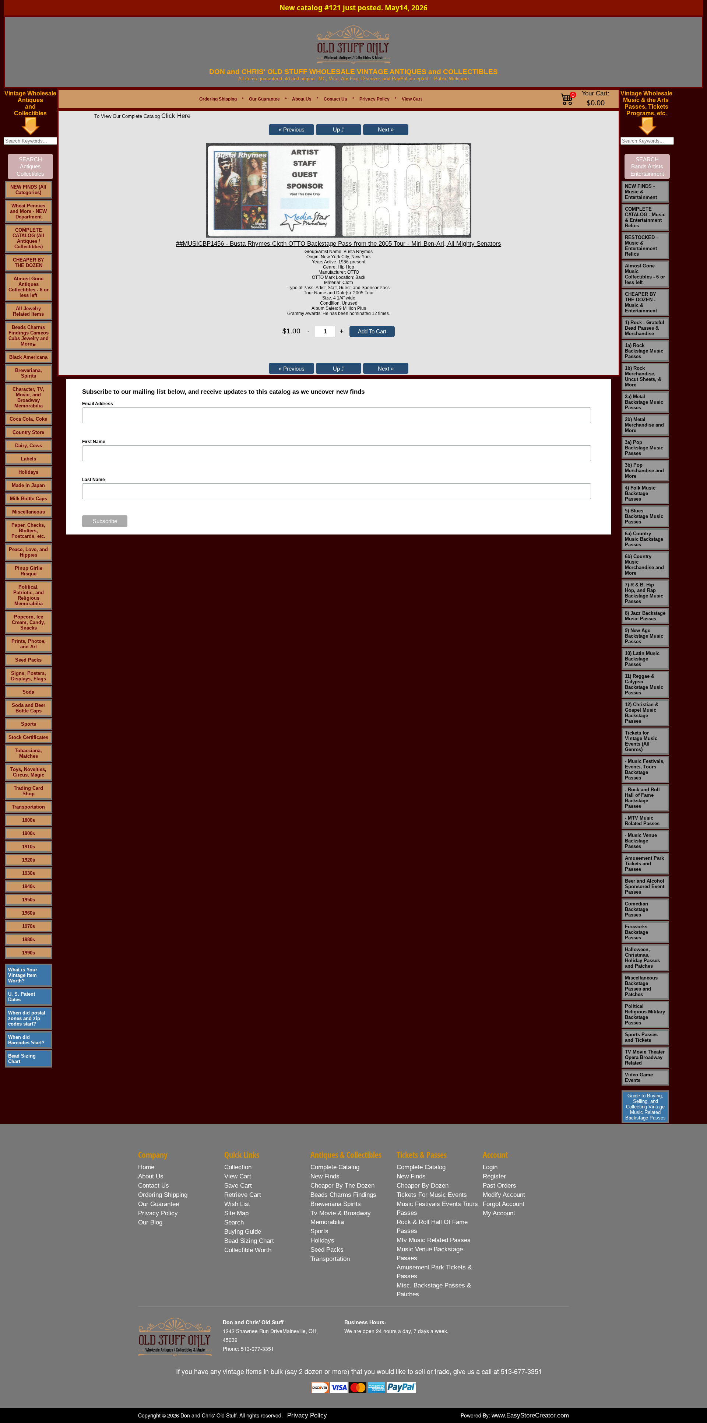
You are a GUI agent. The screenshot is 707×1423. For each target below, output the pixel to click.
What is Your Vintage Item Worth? (22, 975)
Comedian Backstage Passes (636, 909)
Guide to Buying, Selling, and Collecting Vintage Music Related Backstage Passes (645, 1107)
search (234, 1222)
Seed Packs (28, 660)
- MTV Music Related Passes (642, 820)
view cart (237, 1176)
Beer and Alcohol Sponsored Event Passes (644, 886)
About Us (302, 99)
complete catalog (334, 1167)
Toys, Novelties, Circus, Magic (28, 772)
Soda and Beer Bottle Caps (28, 708)
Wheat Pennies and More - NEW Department (28, 211)
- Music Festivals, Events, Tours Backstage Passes (645, 769)
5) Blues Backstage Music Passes (644, 516)
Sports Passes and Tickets (641, 1037)
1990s (28, 953)
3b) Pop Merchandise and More (644, 470)
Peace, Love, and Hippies (28, 552)
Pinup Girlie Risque (28, 570)
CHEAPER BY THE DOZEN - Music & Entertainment (641, 302)
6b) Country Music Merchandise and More (644, 565)
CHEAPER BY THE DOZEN (28, 262)
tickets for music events (432, 1194)
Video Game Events (639, 1077)
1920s (28, 860)
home (146, 1167)
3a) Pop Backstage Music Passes (644, 447)
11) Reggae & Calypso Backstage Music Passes (644, 684)
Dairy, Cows (28, 445)
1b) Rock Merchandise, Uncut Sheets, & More (643, 376)
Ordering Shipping (218, 99)
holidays (322, 1240)
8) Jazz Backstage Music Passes (645, 615)
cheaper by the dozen (342, 1185)
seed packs (327, 1249)
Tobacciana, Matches (28, 753)
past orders (499, 1185)
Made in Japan (28, 485)
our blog (150, 1222)
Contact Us (335, 99)
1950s (28, 899)
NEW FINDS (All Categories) (28, 189)
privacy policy (158, 1213)
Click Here (175, 115)
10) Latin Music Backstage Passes (642, 659)
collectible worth (247, 1250)
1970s (28, 926)
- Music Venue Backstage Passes (641, 841)
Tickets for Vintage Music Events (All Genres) (641, 741)
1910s (28, 846)
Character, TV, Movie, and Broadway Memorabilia (28, 397)
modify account (504, 1194)
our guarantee (158, 1204)
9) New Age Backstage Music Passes (644, 636)
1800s (28, 820)
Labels (28, 459)
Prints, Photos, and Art (28, 643)
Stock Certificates (28, 737)
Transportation (28, 807)
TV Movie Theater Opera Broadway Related (645, 1057)
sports (319, 1231)
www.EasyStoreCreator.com (530, 1415)
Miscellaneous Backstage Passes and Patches (641, 986)
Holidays (28, 472)
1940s (28, 886)
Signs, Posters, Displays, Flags (28, 675)
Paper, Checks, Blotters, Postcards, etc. (28, 530)
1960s (28, 913)
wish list (237, 1204)
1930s (28, 873)
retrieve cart (242, 1194)
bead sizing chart (249, 1240)
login (490, 1167)
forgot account (503, 1204)
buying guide (242, 1231)
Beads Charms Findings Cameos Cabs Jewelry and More (28, 336)
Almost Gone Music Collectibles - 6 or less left (645, 274)
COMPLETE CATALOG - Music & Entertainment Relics (645, 217)
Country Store (28, 432)
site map (236, 1213)
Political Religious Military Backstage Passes (645, 1014)
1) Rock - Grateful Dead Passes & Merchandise (644, 328)
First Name (93, 441)
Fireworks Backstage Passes (636, 932)
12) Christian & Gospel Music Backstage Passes (641, 713)
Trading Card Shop (28, 790)
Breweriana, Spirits (28, 373)
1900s (28, 833)
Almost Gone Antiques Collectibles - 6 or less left (28, 287)
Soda (28, 692)
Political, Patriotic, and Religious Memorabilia (28, 595)
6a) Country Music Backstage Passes (644, 539)
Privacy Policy (374, 99)
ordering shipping (162, 1194)
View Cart (412, 99)
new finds (325, 1176)
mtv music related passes (434, 1240)
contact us (153, 1185)
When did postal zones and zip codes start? (26, 1018)
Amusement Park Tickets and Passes (644, 863)
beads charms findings (343, 1194)
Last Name (93, 479)
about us (150, 1176)
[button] (291, 129)
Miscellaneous (28, 512)
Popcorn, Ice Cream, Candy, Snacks (28, 622)
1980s (28, 939)
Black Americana (28, 357)
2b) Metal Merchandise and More (644, 425)
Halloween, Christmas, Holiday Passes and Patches (642, 958)
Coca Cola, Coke (28, 419)
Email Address (97, 403)
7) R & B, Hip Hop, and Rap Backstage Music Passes (644, 593)
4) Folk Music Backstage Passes (640, 493)
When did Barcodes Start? (26, 1039)
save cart (238, 1185)
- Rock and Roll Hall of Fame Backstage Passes (642, 798)
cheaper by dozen (423, 1185)
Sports (28, 724)
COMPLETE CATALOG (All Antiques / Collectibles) (28, 238)
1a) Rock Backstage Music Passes (644, 351)
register (494, 1176)
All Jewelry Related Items (28, 311)
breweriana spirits (335, 1204)
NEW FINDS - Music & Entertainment (641, 191)
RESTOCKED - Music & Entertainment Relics (641, 246)
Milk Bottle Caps (28, 498)
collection (238, 1167)
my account (499, 1213)
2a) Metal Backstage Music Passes (644, 402)
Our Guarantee (264, 99)
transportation (330, 1258)
